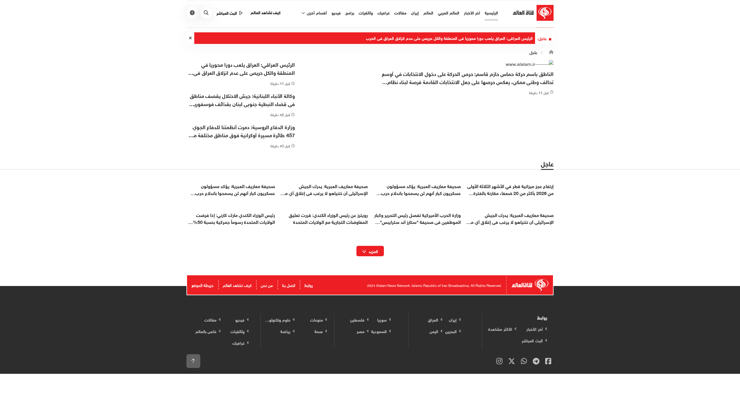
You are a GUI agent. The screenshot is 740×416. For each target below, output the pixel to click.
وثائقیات (366, 12)
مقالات (400, 12)
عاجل (533, 52)
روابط (308, 284)
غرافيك (384, 12)
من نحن (267, 284)
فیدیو (336, 12)
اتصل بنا (288, 284)
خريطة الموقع (203, 284)
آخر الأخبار (472, 12)
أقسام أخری (316, 12)
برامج (349, 12)
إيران (415, 12)
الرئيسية (491, 12)
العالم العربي (448, 12)
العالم (428, 12)
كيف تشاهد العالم (266, 12)
